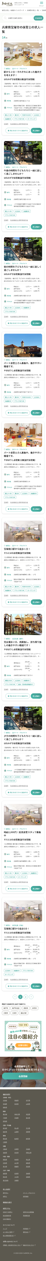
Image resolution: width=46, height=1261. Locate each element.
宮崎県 (28, 1177)
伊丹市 (34, 1008)
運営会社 (25, 1232)
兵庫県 (16, 1149)
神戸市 (6, 1008)
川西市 (6, 1013)
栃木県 (28, 1118)
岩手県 (28, 1100)
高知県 (28, 1166)
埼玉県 (28, 1114)
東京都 (5, 1114)
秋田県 (16, 1104)
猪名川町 (24, 1013)
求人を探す (6, 1189)
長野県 (28, 1132)
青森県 (16, 1100)
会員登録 (23, 1076)
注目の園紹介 (7, 1219)
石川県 (28, 1128)
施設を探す (6, 1094)
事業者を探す (7, 1202)
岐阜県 (16, 1139)
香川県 (5, 1166)
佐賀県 (16, 1173)
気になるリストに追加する (19, 130)
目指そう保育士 (7, 1212)
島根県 (16, 1159)
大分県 (16, 1177)
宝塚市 (6, 124)
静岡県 (28, 1139)
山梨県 (16, 1132)
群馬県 (5, 1121)
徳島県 (28, 1163)
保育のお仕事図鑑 (28, 1212)
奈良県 (16, 1153)
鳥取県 (5, 1159)
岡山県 (28, 1159)
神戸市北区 (16, 1008)
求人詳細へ (36, 130)
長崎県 (28, 1173)
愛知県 (5, 1139)
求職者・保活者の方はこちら (11, 1245)
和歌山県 (28, 1153)
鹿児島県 (5, 1180)
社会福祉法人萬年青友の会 (19, 124)
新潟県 (5, 1128)
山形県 (28, 1104)
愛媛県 (16, 1166)
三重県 (5, 1142)
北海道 (5, 1100)
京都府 (28, 1149)
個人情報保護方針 (8, 1235)
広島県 (5, 1163)
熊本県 (5, 1177)
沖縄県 (16, 1180)
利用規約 (25, 1229)
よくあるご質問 (7, 1232)
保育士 (5, 1196)
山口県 (16, 1163)
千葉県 (5, 1118)
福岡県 (5, 1173)
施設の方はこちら (28, 1245)
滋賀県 (5, 1153)
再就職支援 (26, 1215)
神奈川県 (17, 1114)
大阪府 (5, 1149)
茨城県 (16, 1118)
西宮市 (26, 1008)
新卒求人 (5, 1193)
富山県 (16, 1128)
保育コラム (6, 1208)
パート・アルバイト (29, 1193)
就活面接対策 (7, 1215)
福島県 (5, 1107)
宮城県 (5, 1104)
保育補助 (25, 1196)
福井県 (5, 1132)
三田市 (14, 1013)
